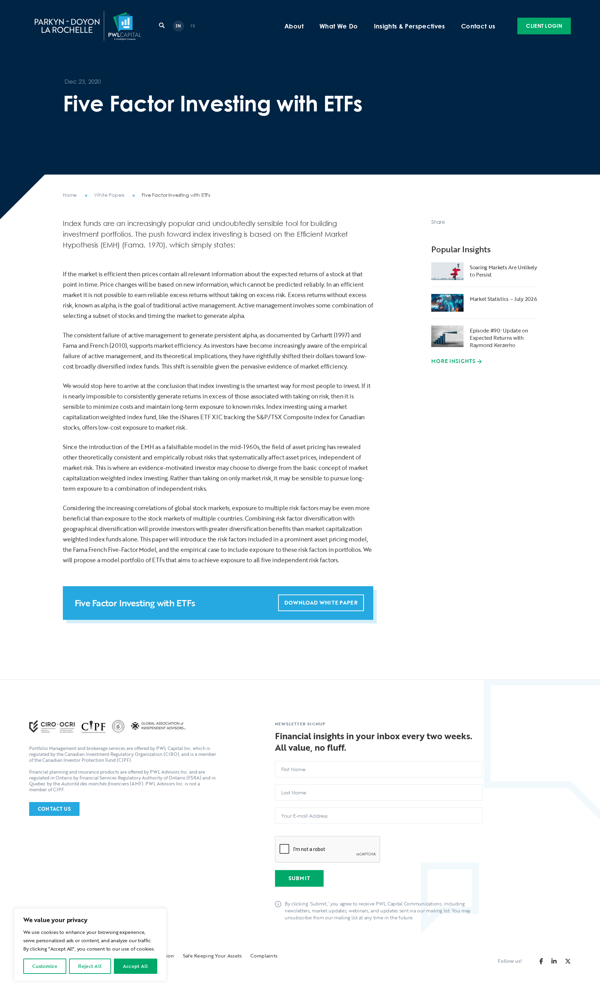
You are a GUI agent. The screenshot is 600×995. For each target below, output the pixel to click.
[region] (90, 944)
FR (193, 25)
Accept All (135, 966)
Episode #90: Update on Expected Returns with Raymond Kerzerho (499, 338)
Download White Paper (321, 602)
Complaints (263, 955)
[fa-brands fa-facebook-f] (541, 961)
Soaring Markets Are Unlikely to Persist (503, 270)
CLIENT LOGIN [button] (544, 26)
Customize (44, 966)
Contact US (54, 808)
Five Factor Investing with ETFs (176, 195)
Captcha (287, 833)
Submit (299, 878)
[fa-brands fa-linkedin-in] (554, 961)
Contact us (478, 26)
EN (178, 25)
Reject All (90, 966)
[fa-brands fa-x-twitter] (568, 961)
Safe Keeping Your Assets (212, 955)
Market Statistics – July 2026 (503, 299)
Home (70, 195)
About (293, 26)
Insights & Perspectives (409, 26)
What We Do (338, 26)
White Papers (109, 195)
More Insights (453, 361)
